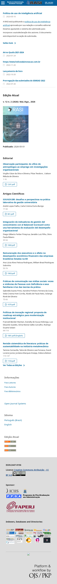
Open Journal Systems (15, 403)
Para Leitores (10, 382)
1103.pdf (11, 361)
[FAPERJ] (20, 511)
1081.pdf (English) (15, 335)
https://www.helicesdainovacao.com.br (21, 62)
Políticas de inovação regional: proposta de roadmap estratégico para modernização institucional (24, 315)
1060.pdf (11, 245)
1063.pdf (11, 273)
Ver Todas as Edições (12, 365)
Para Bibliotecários (12, 391)
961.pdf (10, 214)
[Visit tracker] (28, 554)
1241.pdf (11, 184)
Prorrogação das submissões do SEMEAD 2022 (24, 80)
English (8, 424)
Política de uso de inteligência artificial (22, 13)
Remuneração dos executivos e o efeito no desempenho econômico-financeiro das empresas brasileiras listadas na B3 (28, 256)
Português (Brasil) (13, 420)
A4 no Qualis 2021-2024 (13, 52)
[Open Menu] (3, 3)
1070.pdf (11, 304)
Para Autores (10, 387)
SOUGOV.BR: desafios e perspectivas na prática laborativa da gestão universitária (26, 201)
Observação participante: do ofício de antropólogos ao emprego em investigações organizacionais (25, 167)
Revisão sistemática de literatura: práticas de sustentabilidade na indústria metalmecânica (25, 345)
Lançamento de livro (13, 71)
